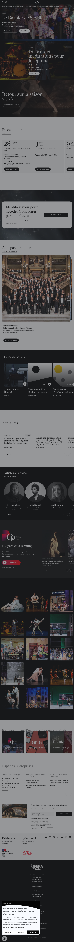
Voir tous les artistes (10, 476)
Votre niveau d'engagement (11, 783)
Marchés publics (37, 881)
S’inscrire (64, 814)
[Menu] (71, 2)
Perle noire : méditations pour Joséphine (14, 509)
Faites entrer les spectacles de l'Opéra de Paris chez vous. (13, 748)
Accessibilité (37, 896)
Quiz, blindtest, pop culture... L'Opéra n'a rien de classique (37, 748)
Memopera (37, 884)
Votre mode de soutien (10, 778)
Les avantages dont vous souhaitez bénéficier (10, 786)
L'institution (37, 877)
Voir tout (5, 790)
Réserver (24, 31)
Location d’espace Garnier (59, 780)
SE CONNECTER (56, 215)
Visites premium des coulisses (36, 785)
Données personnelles (37, 894)
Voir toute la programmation (9, 251)
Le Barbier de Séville (57, 508)
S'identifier (58, 6)
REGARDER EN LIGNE (11, 105)
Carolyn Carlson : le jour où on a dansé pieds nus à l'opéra (52, 562)
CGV (37, 898)
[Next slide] (69, 177)
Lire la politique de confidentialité (13, 927)
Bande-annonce (11, 31)
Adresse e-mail (36, 813)
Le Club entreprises (32, 780)
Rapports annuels (37, 879)
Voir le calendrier (6, 134)
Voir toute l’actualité (7, 427)
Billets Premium (31, 783)
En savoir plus (12, 169)
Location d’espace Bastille (59, 783)
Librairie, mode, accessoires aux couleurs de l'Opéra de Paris (60, 748)
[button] (4, 938)
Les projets (6, 781)
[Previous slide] (65, 177)
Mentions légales (37, 886)
